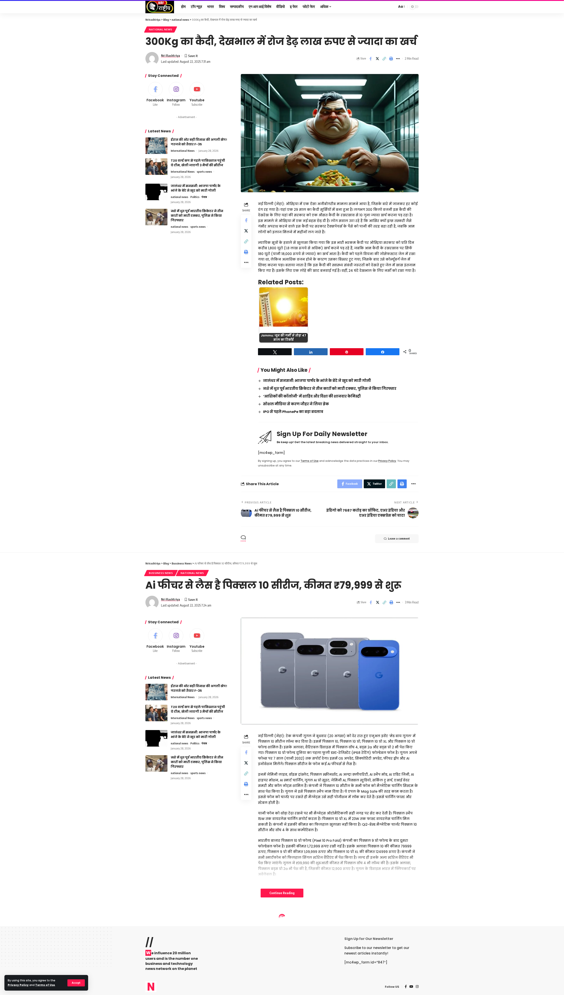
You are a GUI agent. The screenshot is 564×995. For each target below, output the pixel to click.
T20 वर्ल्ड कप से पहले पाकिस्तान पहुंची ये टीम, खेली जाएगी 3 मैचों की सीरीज (198, 162)
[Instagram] (176, 94)
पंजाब (204, 197)
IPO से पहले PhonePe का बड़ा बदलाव (293, 411)
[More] (398, 58)
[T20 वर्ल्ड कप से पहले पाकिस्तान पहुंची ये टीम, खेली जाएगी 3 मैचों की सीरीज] (156, 166)
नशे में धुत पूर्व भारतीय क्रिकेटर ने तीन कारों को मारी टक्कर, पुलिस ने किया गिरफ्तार (329, 388)
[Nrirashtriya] (159, 6)
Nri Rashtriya (170, 55)
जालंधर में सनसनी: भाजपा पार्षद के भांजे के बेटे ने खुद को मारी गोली (317, 380)
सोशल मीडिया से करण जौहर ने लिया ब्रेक (296, 404)
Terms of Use (45, 985)
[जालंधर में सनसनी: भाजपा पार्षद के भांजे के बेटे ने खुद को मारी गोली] (156, 192)
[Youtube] (197, 94)
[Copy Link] (384, 58)
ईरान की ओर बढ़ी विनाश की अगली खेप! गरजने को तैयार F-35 (199, 141)
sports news (204, 171)
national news (160, 29)
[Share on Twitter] (377, 58)
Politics (194, 197)
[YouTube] (411, 987)
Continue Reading (282, 893)
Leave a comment (399, 538)
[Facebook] (155, 94)
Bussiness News (161, 573)
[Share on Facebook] (370, 58)
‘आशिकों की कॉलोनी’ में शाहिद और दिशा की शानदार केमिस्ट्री (312, 396)
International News (183, 150)
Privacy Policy (18, 985)
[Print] (391, 58)
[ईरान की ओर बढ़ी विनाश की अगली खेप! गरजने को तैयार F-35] (156, 145)
